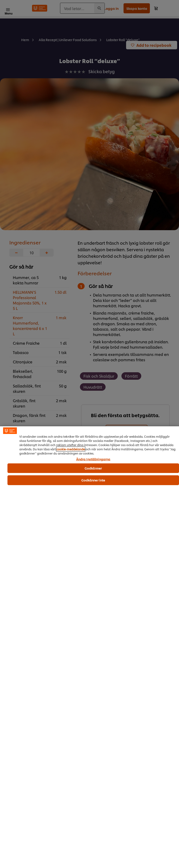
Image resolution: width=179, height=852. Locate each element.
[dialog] (89, 639)
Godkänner (93, 468)
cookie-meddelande (71, 449)
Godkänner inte (93, 480)
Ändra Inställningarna (93, 459)
